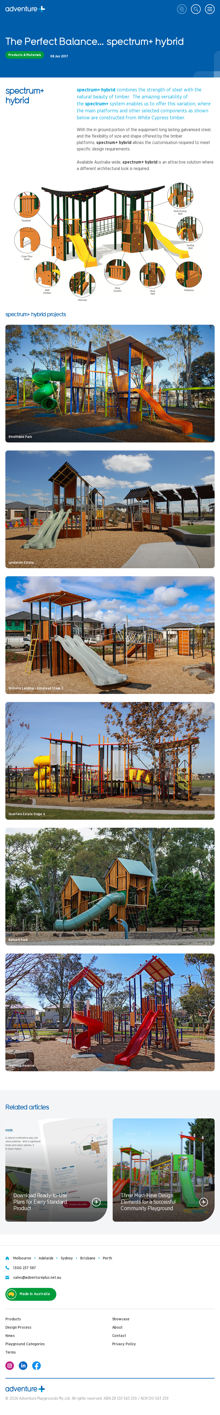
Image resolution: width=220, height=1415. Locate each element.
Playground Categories (25, 1344)
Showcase (120, 1319)
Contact (119, 1336)
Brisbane (87, 1258)
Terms (10, 1352)
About (117, 1327)
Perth (107, 1258)
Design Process (18, 1327)
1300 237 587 (24, 1268)
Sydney (66, 1258)
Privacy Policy (124, 1344)
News (10, 1336)
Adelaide (46, 1258)
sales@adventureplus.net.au (37, 1278)
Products (13, 1319)
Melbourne (22, 1258)
